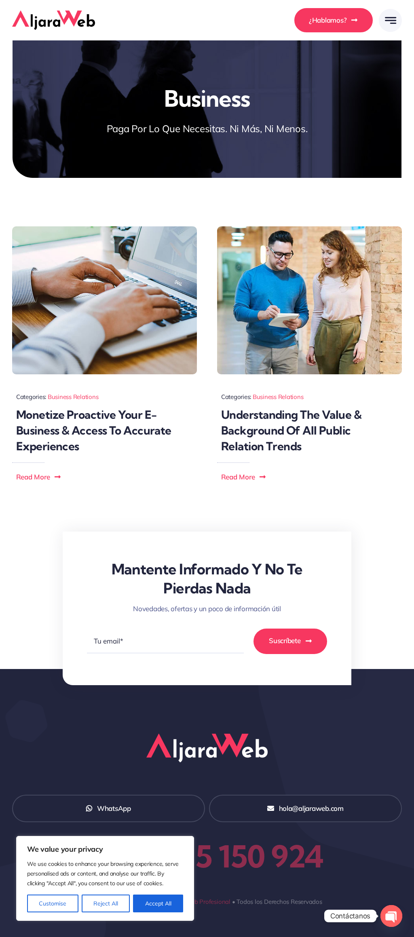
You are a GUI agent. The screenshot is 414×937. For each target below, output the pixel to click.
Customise (52, 903)
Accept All (158, 903)
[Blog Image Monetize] (104, 230)
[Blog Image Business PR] (309, 230)
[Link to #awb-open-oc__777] (390, 20)
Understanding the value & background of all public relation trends (291, 430)
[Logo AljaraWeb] (53, 14)
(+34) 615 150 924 (207, 856)
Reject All (105, 903)
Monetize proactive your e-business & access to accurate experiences (93, 430)
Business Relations (73, 397)
